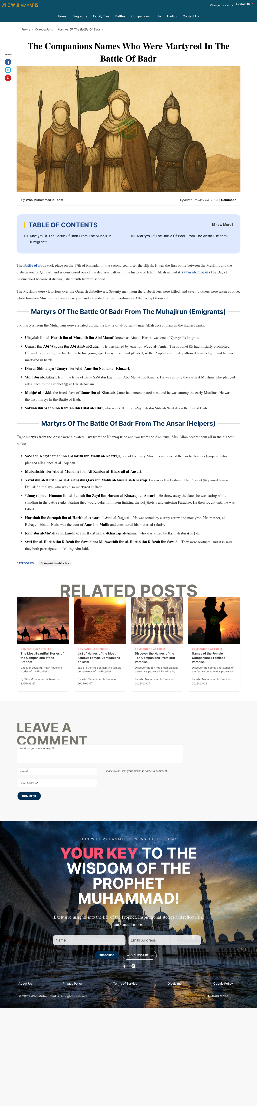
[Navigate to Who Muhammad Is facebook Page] (124, 966)
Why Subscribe (138, 955)
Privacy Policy (73, 983)
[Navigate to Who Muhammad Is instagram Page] (133, 966)
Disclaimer (175, 983)
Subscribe (106, 955)
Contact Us (191, 16)
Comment (228, 200)
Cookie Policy (223, 983)
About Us (25, 983)
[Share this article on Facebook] (8, 62)
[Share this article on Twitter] (8, 70)
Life (158, 16)
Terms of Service (125, 983)
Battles (120, 16)
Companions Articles (54, 563)
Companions (140, 16)
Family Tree (101, 16)
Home (62, 16)
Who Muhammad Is (45, 996)
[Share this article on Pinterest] (8, 78)
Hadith (172, 16)
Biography (79, 16)
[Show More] (222, 225)
